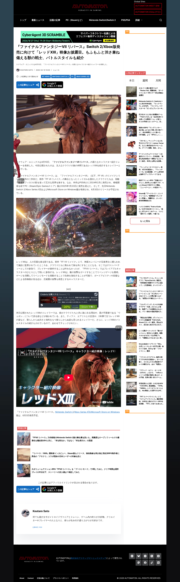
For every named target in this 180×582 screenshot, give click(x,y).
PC (72, 76)
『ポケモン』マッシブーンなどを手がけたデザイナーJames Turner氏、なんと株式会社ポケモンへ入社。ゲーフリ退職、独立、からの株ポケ (151, 145)
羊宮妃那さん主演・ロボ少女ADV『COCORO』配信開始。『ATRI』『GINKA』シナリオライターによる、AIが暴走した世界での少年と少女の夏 (151, 388)
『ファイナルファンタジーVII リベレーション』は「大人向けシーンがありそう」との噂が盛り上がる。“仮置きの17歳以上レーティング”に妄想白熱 (151, 296)
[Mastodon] (139, 563)
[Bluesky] (139, 556)
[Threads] (158, 556)
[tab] (131, 80)
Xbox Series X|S (82, 76)
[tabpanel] (145, 154)
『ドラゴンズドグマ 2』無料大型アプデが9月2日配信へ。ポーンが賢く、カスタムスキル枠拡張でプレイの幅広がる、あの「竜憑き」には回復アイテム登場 (151, 362)
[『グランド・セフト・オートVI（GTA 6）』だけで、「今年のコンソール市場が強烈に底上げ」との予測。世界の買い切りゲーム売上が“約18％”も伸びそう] (131, 374)
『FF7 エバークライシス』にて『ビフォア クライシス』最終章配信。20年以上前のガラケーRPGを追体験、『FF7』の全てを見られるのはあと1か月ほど (151, 401)
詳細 (137, 20)
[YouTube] (132, 556)
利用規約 (75, 578)
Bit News (46, 76)
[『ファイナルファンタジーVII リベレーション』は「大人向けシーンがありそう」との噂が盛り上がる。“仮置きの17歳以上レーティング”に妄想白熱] (131, 295)
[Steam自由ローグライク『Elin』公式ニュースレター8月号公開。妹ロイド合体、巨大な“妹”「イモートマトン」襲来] (131, 347)
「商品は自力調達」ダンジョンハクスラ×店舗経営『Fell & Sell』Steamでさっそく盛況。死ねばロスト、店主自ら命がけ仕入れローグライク (151, 322)
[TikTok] (152, 563)
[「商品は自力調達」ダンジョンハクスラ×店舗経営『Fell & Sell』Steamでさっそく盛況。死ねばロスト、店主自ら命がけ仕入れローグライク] (131, 321)
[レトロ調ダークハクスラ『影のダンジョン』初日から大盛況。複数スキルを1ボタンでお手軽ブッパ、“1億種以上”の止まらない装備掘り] (131, 334)
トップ (23, 20)
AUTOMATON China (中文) (148, 12)
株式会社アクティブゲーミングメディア (88, 558)
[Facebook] (145, 563)
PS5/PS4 (125, 20)
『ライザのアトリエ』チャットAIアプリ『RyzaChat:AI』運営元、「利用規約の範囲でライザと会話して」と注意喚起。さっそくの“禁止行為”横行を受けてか (151, 282)
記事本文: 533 (37, 527)
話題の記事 (55, 20)
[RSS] (158, 563)
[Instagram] (145, 556)
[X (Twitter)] (152, 556)
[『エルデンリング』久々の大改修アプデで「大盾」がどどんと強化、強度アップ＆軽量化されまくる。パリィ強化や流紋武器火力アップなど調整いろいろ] (131, 308)
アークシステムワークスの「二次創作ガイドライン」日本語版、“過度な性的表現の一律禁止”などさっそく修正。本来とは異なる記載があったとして (151, 158)
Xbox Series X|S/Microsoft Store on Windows (97, 412)
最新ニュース (38, 20)
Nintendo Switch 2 (60, 76)
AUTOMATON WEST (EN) (147, 5)
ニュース (56, 70)
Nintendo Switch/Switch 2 (102, 20)
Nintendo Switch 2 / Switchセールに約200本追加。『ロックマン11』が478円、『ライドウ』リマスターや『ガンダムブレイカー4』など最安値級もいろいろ (151, 106)
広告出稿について (43, 578)
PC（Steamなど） (75, 20)
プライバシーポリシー (61, 578)
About (22, 578)
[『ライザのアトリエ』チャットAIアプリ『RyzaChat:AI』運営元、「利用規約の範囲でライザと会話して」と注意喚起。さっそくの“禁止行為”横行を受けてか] (131, 281)
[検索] (161, 20)
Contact (31, 578)
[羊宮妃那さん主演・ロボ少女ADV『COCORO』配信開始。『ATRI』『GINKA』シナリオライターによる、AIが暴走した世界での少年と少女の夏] (131, 387)
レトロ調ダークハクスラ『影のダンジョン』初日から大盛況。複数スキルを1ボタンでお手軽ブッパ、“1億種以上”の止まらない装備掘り (151, 335)
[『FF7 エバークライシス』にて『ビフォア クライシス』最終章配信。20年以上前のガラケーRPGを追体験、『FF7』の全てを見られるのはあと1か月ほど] (131, 400)
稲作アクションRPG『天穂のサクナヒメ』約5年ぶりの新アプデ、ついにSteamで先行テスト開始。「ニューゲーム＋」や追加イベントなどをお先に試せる (151, 185)
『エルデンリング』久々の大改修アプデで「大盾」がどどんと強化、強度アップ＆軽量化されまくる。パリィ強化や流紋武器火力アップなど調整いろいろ (151, 309)
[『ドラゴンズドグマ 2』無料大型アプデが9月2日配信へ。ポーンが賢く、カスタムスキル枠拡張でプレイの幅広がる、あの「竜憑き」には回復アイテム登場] (131, 360)
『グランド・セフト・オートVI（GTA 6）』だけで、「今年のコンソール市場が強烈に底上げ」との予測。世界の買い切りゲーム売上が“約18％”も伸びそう (151, 375)
